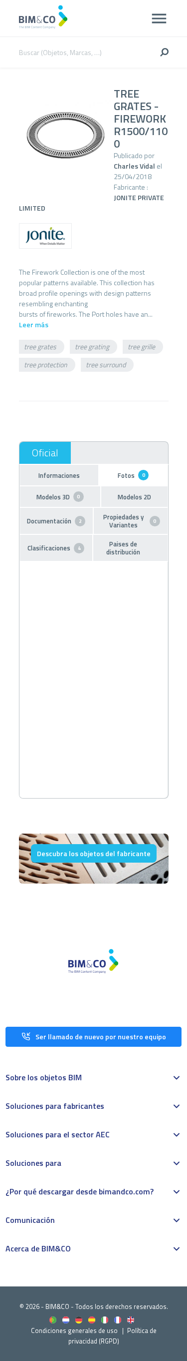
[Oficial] (45, 453)
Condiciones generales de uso (74, 1330)
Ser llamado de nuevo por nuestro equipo (100, 1036)
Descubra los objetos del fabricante (94, 853)
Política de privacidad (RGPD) (112, 1335)
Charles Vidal (134, 166)
